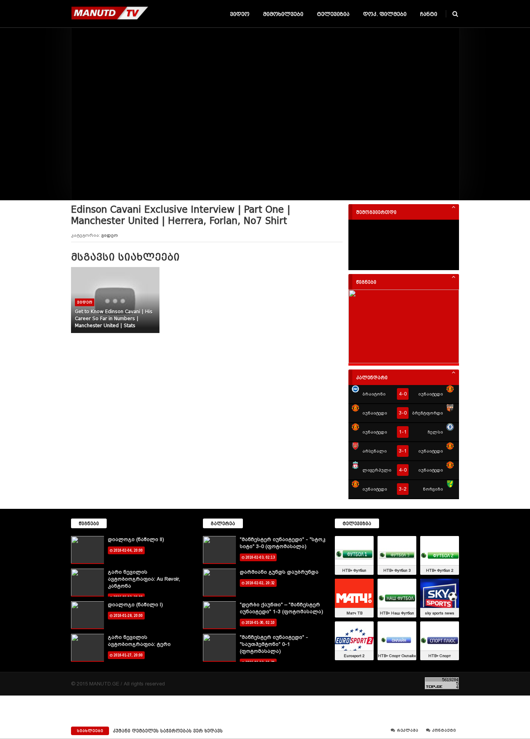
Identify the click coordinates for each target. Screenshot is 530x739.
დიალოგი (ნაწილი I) (135, 604)
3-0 (403, 413)
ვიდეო (239, 14)
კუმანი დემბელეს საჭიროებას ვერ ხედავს (168, 731)
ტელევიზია (333, 14)
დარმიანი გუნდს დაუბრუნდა (279, 572)
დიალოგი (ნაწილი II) (136, 539)
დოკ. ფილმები (385, 14)
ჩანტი (428, 14)
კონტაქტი (443, 730)
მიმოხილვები (283, 14)
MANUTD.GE (104, 684)
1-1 (403, 432)
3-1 (403, 451)
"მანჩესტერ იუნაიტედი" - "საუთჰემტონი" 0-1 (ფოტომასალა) (274, 644)
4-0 (403, 394)
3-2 (403, 489)
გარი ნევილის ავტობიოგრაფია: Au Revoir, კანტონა (144, 579)
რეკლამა (407, 730)
